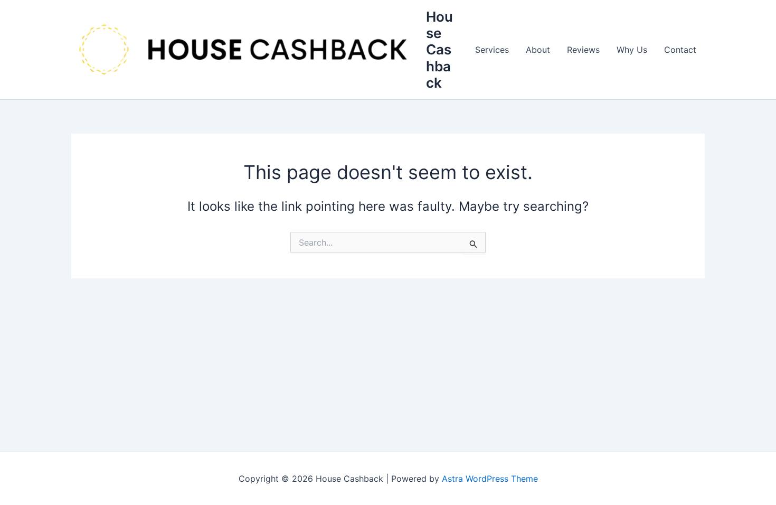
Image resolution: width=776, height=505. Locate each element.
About (538, 49)
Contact (680, 49)
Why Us (632, 49)
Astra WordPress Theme (490, 478)
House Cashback (439, 49)
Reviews (583, 49)
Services (492, 49)
